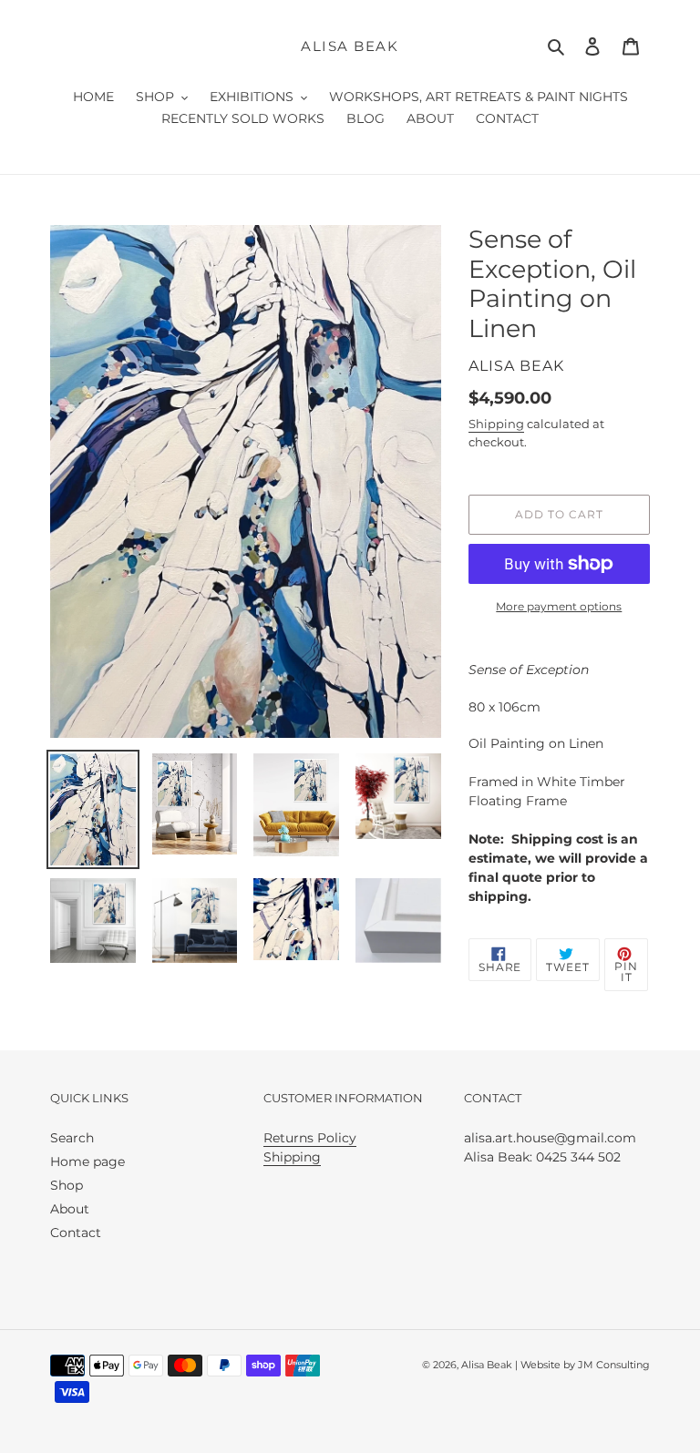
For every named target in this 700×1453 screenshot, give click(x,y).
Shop (66, 1185)
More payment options (559, 606)
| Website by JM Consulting (581, 1364)
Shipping (496, 423)
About (69, 1209)
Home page (87, 1161)
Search (72, 1138)
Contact (75, 1232)
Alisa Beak (349, 46)
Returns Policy (309, 1138)
